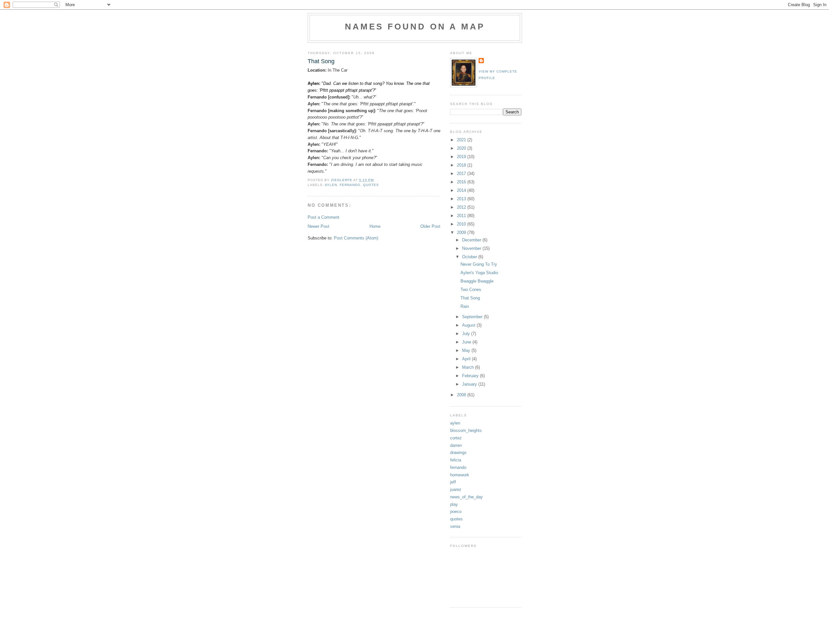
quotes (371, 185)
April (467, 358)
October (470, 256)
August (469, 325)
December (472, 240)
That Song (470, 298)
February (471, 375)
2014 (462, 190)
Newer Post (318, 226)
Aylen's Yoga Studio (479, 272)
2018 (462, 165)
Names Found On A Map (415, 26)
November (472, 248)
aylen (331, 185)
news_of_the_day (466, 496)
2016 (462, 182)
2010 (462, 224)
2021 (462, 139)
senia (455, 526)
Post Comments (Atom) (356, 238)
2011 (462, 215)
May (466, 350)
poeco (455, 511)
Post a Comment (323, 217)
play (454, 504)
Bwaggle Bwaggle (477, 281)
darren (456, 445)
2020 (462, 148)
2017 (462, 173)
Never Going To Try (478, 264)
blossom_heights (466, 430)
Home (374, 226)
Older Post (430, 226)
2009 (462, 232)
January (470, 384)
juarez (455, 489)
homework (459, 474)
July (466, 333)
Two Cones (470, 289)
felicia (455, 460)
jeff (453, 482)
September (473, 316)
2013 (462, 198)
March (468, 367)
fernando (350, 185)
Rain (464, 306)
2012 (462, 207)
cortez (456, 437)
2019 (462, 156)
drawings (458, 452)
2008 (462, 394)
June (467, 342)
